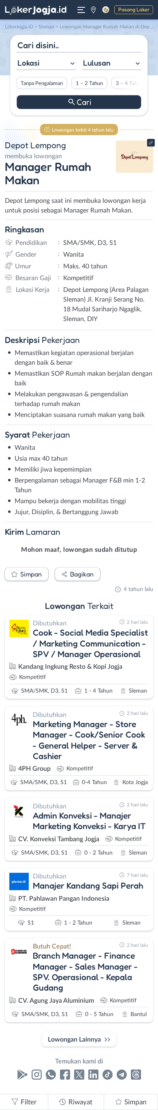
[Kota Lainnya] (93, 9)
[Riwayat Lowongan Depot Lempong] (135, 171)
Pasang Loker (133, 9)
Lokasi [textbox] (28, 62)
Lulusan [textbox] (97, 62)
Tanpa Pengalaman (42, 83)
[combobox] (46, 63)
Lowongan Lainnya (74, 1039)
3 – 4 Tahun (129, 83)
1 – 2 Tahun (89, 83)
